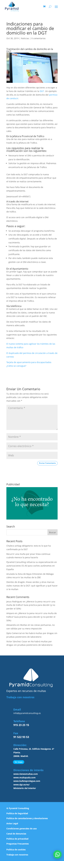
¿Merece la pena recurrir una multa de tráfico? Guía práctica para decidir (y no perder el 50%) (30, 605)
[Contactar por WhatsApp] (57, 854)
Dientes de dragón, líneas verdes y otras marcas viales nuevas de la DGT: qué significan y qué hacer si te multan (32, 586)
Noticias (25, 38)
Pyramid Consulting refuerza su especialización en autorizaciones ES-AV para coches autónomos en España (31, 566)
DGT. (42, 91)
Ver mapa (19, 762)
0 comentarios (38, 38)
